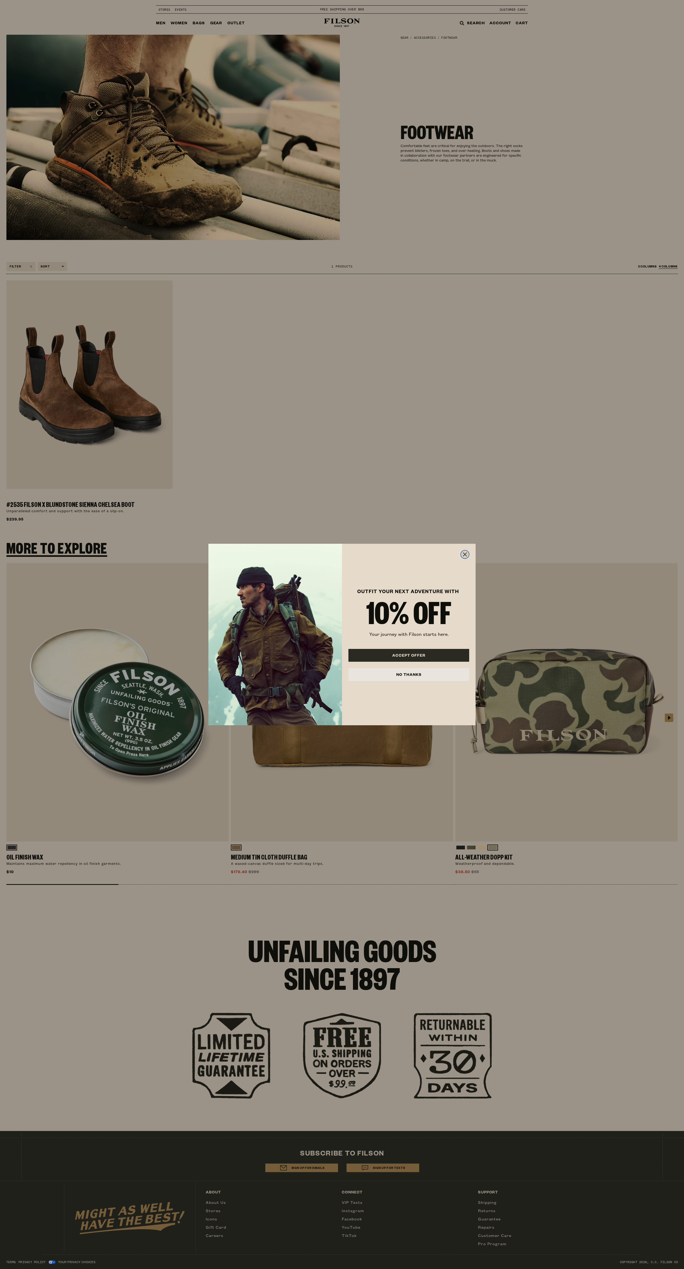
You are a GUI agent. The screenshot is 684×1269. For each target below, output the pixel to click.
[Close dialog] (465, 554)
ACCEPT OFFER (408, 655)
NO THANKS (409, 674)
